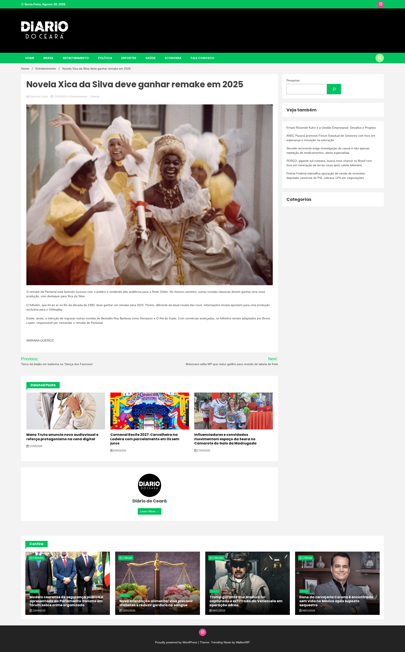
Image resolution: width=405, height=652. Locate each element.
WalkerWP (242, 642)
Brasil (48, 58)
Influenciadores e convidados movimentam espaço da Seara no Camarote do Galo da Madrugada (225, 439)
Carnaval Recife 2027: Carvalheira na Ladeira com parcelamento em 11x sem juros (144, 439)
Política (105, 58)
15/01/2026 (128, 610)
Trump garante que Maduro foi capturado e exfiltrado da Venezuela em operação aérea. (245, 601)
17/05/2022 (60, 96)
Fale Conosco (202, 58)
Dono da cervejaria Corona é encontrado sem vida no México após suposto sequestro (336, 601)
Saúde (150, 58)
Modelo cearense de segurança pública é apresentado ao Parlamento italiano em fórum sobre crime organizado (66, 601)
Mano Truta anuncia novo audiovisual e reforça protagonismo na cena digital (62, 436)
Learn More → (149, 511)
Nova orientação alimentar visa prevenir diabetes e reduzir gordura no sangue (156, 603)
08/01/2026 (218, 610)
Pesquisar (293, 80)
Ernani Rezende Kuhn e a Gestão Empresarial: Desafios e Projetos (331, 127)
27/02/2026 (35, 446)
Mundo (35, 591)
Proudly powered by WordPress (176, 642)
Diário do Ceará (39, 96)
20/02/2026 (119, 450)
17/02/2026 (203, 450)
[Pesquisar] (334, 89)
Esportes (128, 58)
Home (29, 58)
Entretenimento (76, 58)
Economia (173, 58)
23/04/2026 (39, 610)
